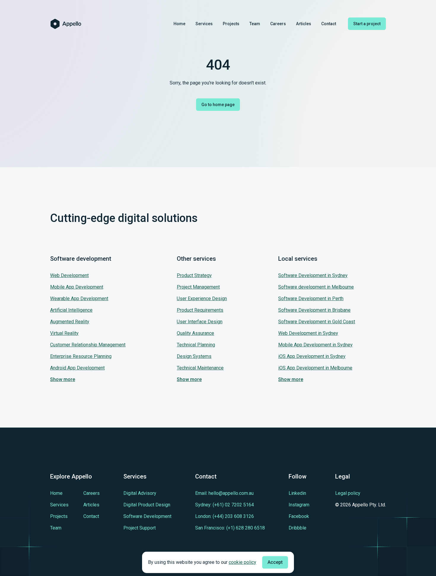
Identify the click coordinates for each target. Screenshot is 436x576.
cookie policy (242, 562)
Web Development (69, 275)
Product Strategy (194, 275)
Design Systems (194, 356)
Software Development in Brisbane (314, 310)
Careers (278, 23)
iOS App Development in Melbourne (315, 368)
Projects (231, 23)
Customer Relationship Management (87, 345)
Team (254, 23)
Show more (62, 379)
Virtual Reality (64, 333)
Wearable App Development (79, 298)
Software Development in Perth (310, 298)
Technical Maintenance (200, 368)
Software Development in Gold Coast (316, 321)
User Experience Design (202, 298)
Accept (275, 562)
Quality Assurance (195, 333)
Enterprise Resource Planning (81, 356)
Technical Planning (196, 345)
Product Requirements (200, 310)
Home (179, 23)
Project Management (198, 287)
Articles (303, 23)
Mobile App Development (76, 287)
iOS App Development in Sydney (312, 356)
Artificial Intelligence (71, 310)
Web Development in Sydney (308, 333)
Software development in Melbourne (316, 287)
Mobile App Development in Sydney (315, 345)
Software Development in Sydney (313, 275)
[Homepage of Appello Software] (66, 24)
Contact (328, 23)
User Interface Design (199, 321)
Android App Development (77, 368)
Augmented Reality (69, 321)
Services (204, 23)
